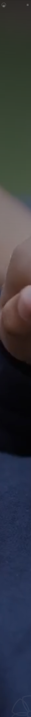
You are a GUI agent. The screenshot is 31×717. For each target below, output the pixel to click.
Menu (27, 5)
